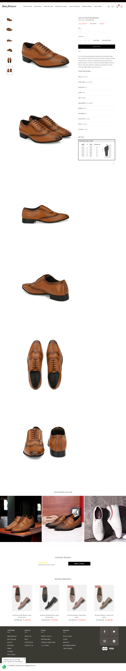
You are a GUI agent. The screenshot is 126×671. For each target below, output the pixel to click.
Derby (9, 648)
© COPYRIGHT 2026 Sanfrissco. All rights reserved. (21, 665)
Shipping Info (46, 639)
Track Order (98, 6)
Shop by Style (48, 6)
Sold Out (96, 46)
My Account (67, 636)
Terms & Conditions (48, 642)
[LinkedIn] (114, 641)
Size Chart (96, 40)
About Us (28, 636)
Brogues (10, 645)
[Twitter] (85, 50)
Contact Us (29, 645)
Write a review (79, 563)
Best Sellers (38, 6)
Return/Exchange (69, 645)
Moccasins (11, 654)
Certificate (29, 642)
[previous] (6, 601)
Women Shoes (87, 6)
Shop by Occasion (61, 6)
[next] (120, 601)
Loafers (10, 651)
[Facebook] (82, 50)
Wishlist (66, 642)
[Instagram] (104, 641)
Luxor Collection (74, 6)
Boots (9, 642)
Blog (26, 639)
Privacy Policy (46, 636)
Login (65, 639)
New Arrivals (27, 6)
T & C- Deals (45, 645)
